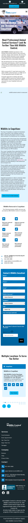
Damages (4, 445)
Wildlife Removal (9, 20)
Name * (5, 275)
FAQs (2, 456)
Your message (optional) (10, 312)
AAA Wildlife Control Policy (14, 521)
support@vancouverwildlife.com (10, 3)
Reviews (3, 453)
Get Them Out (5, 440)
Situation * (6, 300)
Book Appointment (6, 437)
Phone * (5, 282)
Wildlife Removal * (8, 294)
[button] (26, 11)
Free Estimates (5, 435)
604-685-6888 (22, 3)
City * (4, 306)
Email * (5, 288)
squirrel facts (20, 160)
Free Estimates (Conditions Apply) (14, 518)
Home (2, 20)
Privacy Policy (5, 458)
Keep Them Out (5, 443)
